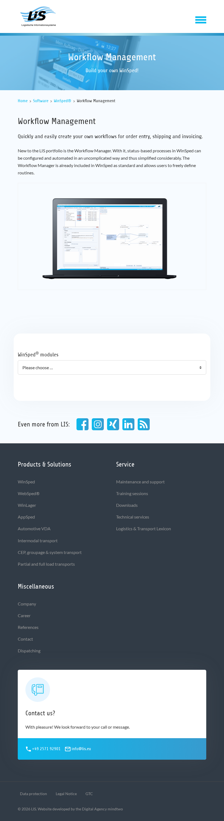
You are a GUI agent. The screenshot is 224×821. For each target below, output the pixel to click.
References (28, 627)
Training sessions (132, 493)
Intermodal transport (38, 540)
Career (24, 615)
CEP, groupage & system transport (50, 552)
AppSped (26, 516)
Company (27, 603)
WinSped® (62, 100)
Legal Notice (66, 793)
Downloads (127, 505)
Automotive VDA (34, 528)
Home (23, 100)
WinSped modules (38, 354)
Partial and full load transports (46, 563)
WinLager (27, 505)
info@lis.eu (81, 748)
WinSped (26, 481)
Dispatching (29, 650)
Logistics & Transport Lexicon (143, 528)
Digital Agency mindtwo (102, 809)
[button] (200, 19)
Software (40, 100)
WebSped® (29, 493)
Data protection (33, 793)
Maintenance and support (140, 481)
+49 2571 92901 (46, 748)
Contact (25, 638)
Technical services (132, 516)
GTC (89, 793)
